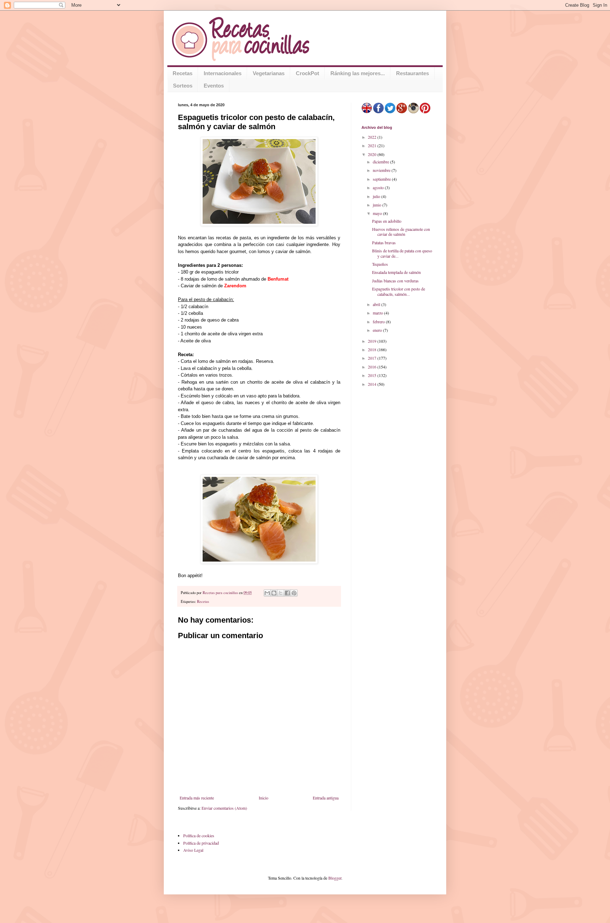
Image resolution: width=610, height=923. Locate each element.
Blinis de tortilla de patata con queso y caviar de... (402, 253)
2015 (372, 375)
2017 (372, 358)
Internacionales (222, 73)
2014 (372, 384)
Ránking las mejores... (357, 73)
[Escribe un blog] (273, 593)
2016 (372, 367)
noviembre (382, 170)
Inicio (263, 798)
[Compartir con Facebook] (287, 593)
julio (377, 196)
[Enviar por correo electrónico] (267, 593)
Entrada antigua (326, 798)
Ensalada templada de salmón (396, 272)
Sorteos (182, 86)
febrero (379, 321)
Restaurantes (412, 73)
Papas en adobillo (386, 221)
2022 (372, 137)
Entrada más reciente (197, 798)
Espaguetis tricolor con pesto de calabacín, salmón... (398, 291)
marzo (378, 313)
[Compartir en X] (280, 593)
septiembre (382, 179)
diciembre (381, 161)
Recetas (182, 73)
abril (377, 304)
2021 (372, 145)
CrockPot (307, 73)
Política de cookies (198, 835)
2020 (372, 154)
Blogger (334, 878)
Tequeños (380, 264)
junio (377, 205)
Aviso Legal (193, 850)
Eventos (214, 86)
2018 (372, 349)
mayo (378, 213)
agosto (379, 187)
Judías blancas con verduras (395, 280)
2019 (372, 341)
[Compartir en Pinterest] (294, 593)
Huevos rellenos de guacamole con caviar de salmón (401, 231)
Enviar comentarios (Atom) (224, 808)
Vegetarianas (269, 73)
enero (378, 330)
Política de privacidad (201, 843)
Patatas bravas (384, 242)
